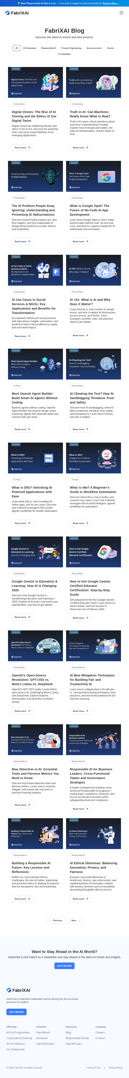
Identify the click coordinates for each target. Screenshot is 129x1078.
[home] (17, 13)
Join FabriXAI (64, 965)
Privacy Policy (116, 1067)
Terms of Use (93, 1067)
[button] (121, 13)
